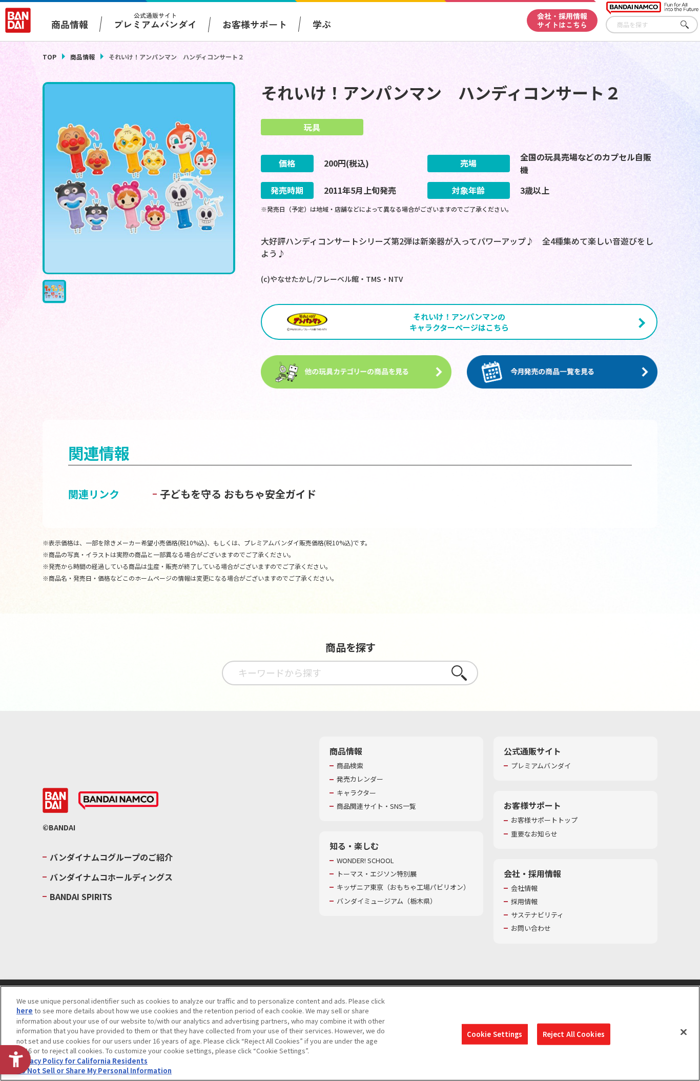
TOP (49, 56)
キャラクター (356, 793)
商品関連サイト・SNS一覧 (376, 806)
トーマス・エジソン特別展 (377, 874)
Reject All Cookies (574, 1034)
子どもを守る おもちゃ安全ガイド (238, 493)
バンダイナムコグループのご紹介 (111, 857)
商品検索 (350, 765)
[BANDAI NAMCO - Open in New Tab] (118, 800)
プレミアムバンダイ (541, 765)
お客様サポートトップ (544, 820)
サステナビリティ (537, 915)
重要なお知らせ (534, 834)
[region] (350, 1033)
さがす (690, 25)
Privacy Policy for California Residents (82, 1061)
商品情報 (82, 56)
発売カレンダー (360, 779)
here (24, 1010)
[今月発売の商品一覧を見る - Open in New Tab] (562, 372)
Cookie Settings (495, 1034)
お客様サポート (254, 24)
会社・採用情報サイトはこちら (562, 20)
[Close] (683, 1032)
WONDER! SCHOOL (365, 860)
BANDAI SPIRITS (81, 896)
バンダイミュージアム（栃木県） (387, 901)
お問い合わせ (531, 928)
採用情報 (524, 901)
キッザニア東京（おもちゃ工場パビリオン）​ (403, 887)
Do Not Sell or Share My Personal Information (94, 1070)
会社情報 (524, 888)
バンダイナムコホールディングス (111, 877)
